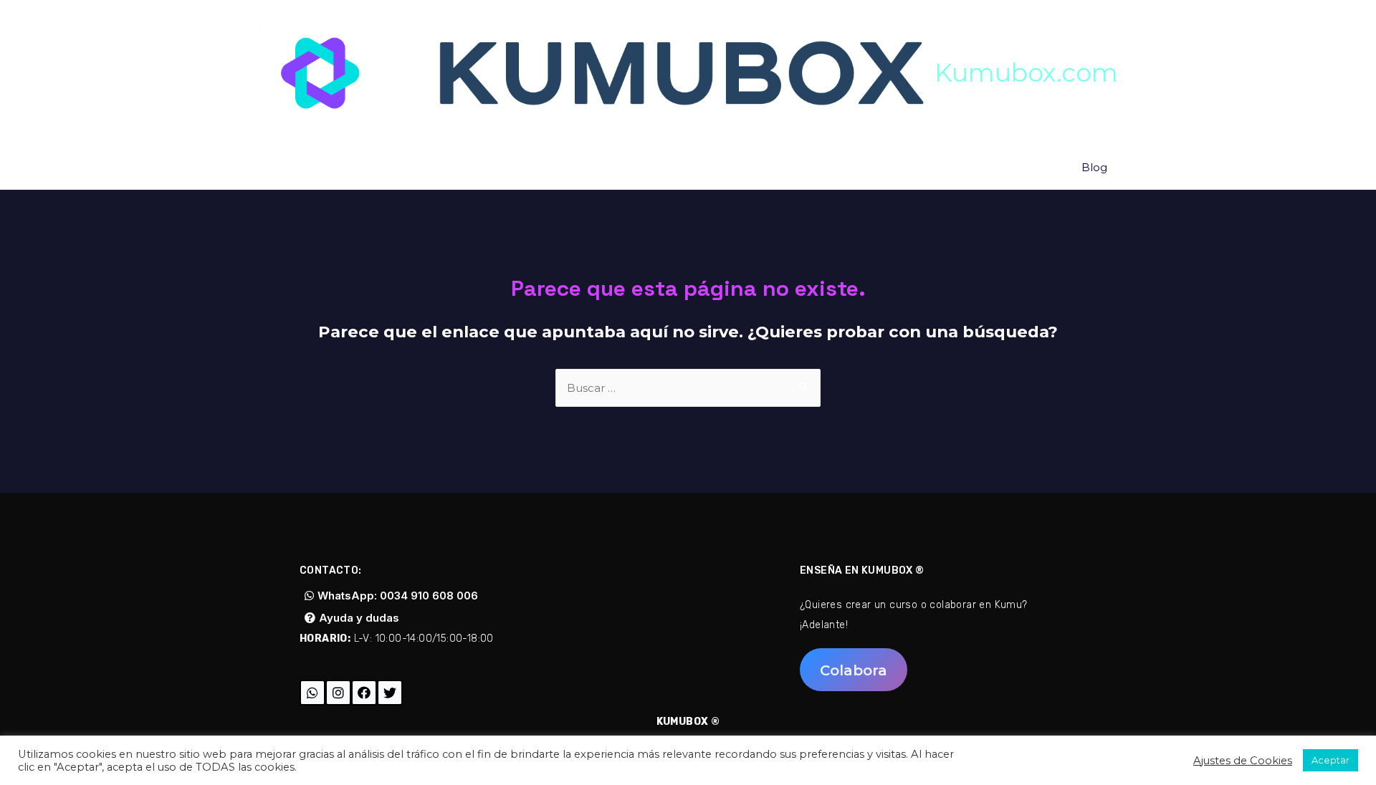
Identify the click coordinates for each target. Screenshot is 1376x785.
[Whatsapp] (312, 692)
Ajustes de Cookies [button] (1242, 760)
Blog (1094, 167)
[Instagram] (338, 692)
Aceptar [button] (1330, 760)
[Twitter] (390, 692)
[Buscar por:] (688, 388)
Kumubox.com (1026, 72)
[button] (391, 595)
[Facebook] (364, 692)
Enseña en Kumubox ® (862, 570)
